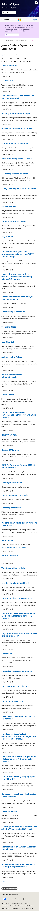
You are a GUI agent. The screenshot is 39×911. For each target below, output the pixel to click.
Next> (3, 882)
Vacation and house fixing (13, 568)
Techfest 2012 (7, 80)
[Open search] (31, 19)
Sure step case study (11, 507)
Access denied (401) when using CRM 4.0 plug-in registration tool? (18, 865)
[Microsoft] (19, 19)
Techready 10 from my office (14, 173)
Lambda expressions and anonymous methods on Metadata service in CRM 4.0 (18, 616)
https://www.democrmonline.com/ (13, 547)
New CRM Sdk (7, 342)
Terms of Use (5, 908)
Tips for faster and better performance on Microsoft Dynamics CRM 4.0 (18, 415)
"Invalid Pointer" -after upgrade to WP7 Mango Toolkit (17, 96)
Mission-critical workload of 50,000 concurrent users (17, 297)
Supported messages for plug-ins (16, 671)
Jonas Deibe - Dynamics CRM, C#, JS (17, 40)
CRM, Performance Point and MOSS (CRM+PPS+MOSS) (18, 466)
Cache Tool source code (12, 701)
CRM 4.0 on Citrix (9, 811)
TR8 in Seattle (7, 394)
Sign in (35, 19)
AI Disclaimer (5, 903)
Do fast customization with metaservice (11, 375)
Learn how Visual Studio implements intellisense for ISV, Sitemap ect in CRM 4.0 (18, 759)
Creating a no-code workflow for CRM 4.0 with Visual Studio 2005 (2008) (19, 827)
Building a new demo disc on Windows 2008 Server (19, 524)
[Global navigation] (2, 19)
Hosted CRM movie (10, 450)
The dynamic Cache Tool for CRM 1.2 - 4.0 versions (18, 717)
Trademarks (15, 908)
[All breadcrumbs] (3, 40)
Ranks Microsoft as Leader (13, 221)
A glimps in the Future (11, 357)
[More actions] (36, 40)
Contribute (4, 906)
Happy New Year (9, 435)
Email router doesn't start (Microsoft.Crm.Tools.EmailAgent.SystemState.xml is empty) (19, 736)
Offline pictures (8, 206)
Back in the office (9, 555)
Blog (26, 903)
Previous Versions (17, 903)
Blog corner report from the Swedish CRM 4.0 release (18, 795)
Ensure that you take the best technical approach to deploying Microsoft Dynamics (16, 276)
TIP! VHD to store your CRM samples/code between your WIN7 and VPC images (17, 254)
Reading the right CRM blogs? (15, 583)
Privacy (12, 906)
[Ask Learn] (32, 40)
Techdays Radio (8, 327)
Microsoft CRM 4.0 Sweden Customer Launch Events (18, 848)
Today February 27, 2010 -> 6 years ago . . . (19, 189)
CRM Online (6, 653)
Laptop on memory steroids (14, 495)
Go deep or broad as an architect (16, 128)
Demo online (7, 540)
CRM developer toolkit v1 (13, 311)
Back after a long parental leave (16, 158)
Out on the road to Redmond (14, 143)
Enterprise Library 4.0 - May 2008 (16, 598)
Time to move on (9, 65)
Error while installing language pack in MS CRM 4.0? (18, 777)
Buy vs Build (7, 236)
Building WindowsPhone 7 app (15, 113)
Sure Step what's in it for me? (15, 686)
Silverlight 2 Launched (11, 482)
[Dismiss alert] (36, 2)
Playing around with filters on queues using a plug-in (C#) (19, 634)
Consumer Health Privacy (25, 906)
